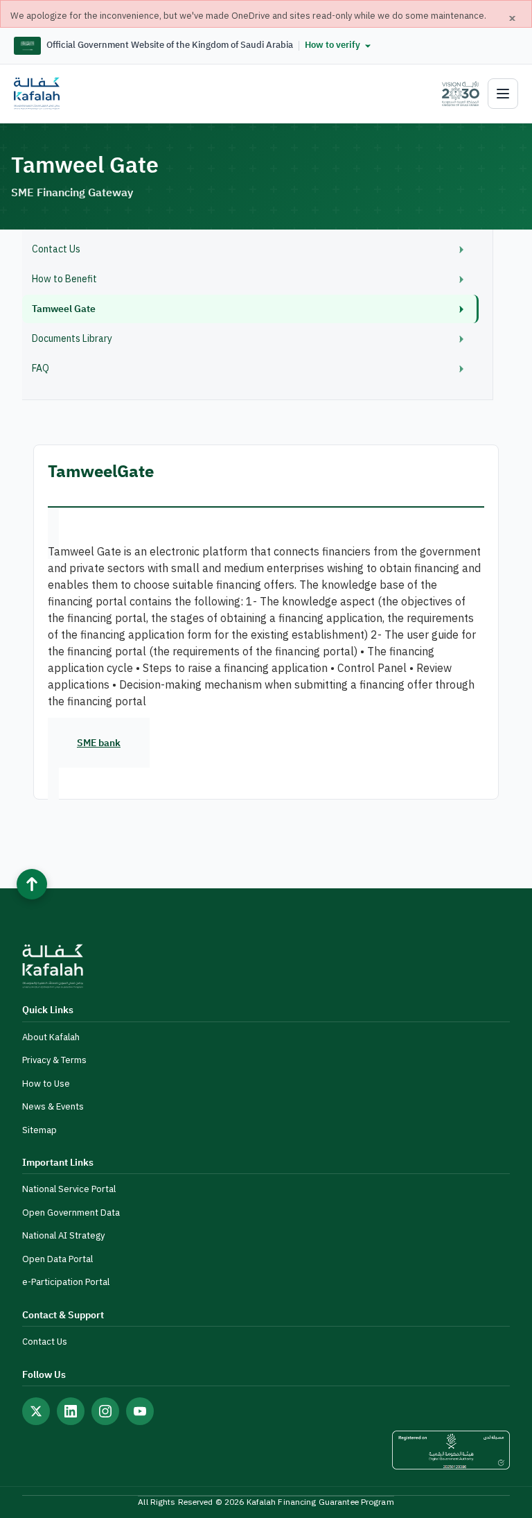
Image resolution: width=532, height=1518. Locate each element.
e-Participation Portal (65, 1281)
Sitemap (39, 1130)
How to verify (332, 45)
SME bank (99, 743)
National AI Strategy (63, 1235)
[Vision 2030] (454, 93)
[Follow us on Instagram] (105, 1411)
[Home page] (37, 94)
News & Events (53, 1106)
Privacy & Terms (54, 1060)
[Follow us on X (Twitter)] (36, 1411)
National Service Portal (69, 1189)
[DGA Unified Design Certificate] (451, 1450)
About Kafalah (51, 1037)
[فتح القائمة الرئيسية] (503, 93)
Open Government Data (71, 1212)
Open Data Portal (57, 1259)
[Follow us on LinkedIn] (71, 1411)
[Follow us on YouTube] (140, 1411)
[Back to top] (32, 884)
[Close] (513, 18)
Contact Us (44, 1341)
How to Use (46, 1083)
